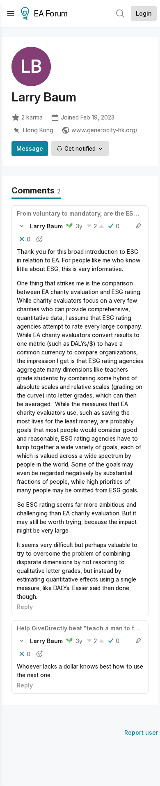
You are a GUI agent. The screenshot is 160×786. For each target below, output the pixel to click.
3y (79, 226)
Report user (141, 732)
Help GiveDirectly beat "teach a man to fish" (81, 628)
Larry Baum (46, 226)
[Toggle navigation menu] (10, 13)
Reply (25, 606)
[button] (22, 226)
